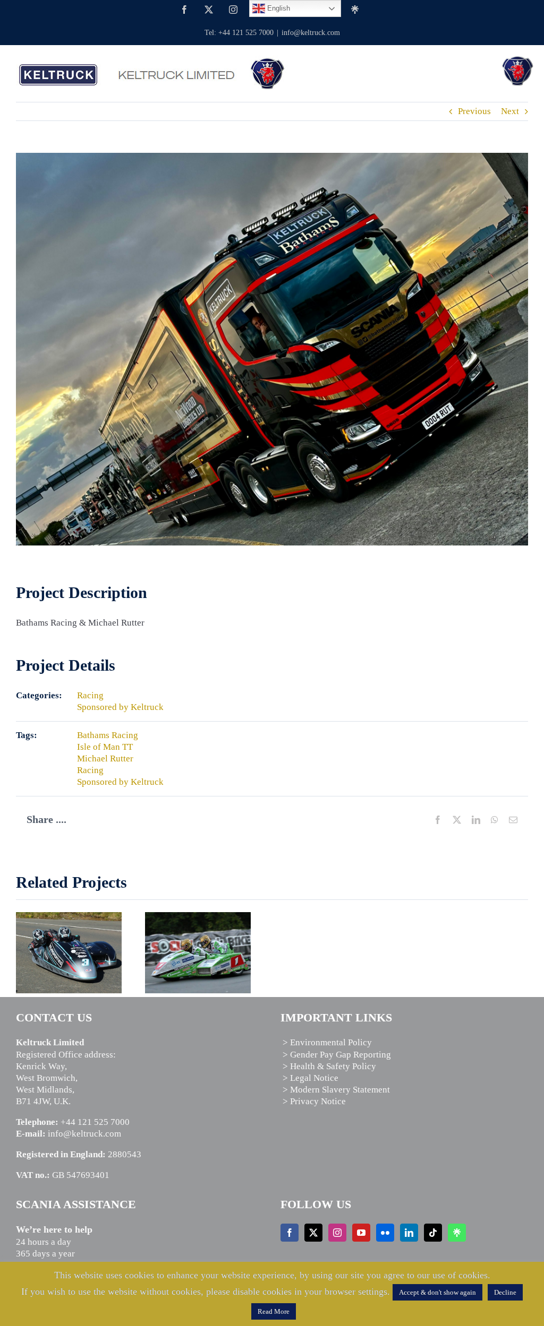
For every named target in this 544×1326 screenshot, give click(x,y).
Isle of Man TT (105, 747)
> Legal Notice (310, 1078)
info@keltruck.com (311, 33)
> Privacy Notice (314, 1101)
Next (510, 111)
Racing (90, 695)
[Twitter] (313, 1233)
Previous (474, 111)
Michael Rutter (105, 758)
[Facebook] (289, 1233)
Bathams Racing (107, 735)
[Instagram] (337, 1233)
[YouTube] (361, 1233)
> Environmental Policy (327, 1042)
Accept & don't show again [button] (437, 1292)
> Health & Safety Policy (329, 1066)
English (277, 8)
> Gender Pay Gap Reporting (337, 1055)
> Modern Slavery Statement (336, 1090)
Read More (274, 1311)
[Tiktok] (433, 1233)
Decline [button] (505, 1292)
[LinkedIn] (409, 1233)
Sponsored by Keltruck (120, 707)
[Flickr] (385, 1233)
